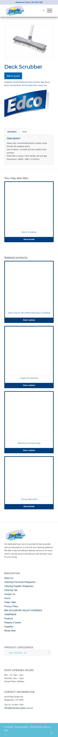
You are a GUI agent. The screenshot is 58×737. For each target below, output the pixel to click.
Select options (29, 320)
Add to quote (13, 75)
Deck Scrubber (27, 85)
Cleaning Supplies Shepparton (18, 585)
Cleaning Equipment (20, 82)
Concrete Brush (15, 85)
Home (7, 598)
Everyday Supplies (21, 727)
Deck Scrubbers (34, 82)
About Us (8, 577)
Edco (35, 85)
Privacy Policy (11, 606)
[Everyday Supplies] (24, 11)
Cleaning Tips (11, 590)
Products (8, 618)
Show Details (29, 239)
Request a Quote (12, 622)
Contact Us (9, 594)
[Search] (43, 11)
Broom (47, 82)
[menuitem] (43, 11)
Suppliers (8, 626)
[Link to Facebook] (51, 733)
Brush (6, 85)
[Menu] (50, 11)
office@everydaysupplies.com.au (18, 707)
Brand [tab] (24, 131)
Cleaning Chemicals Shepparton (20, 581)
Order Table (10, 602)
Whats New (10, 630)
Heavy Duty (42, 85)
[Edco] (26, 103)
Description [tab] (12, 131)
